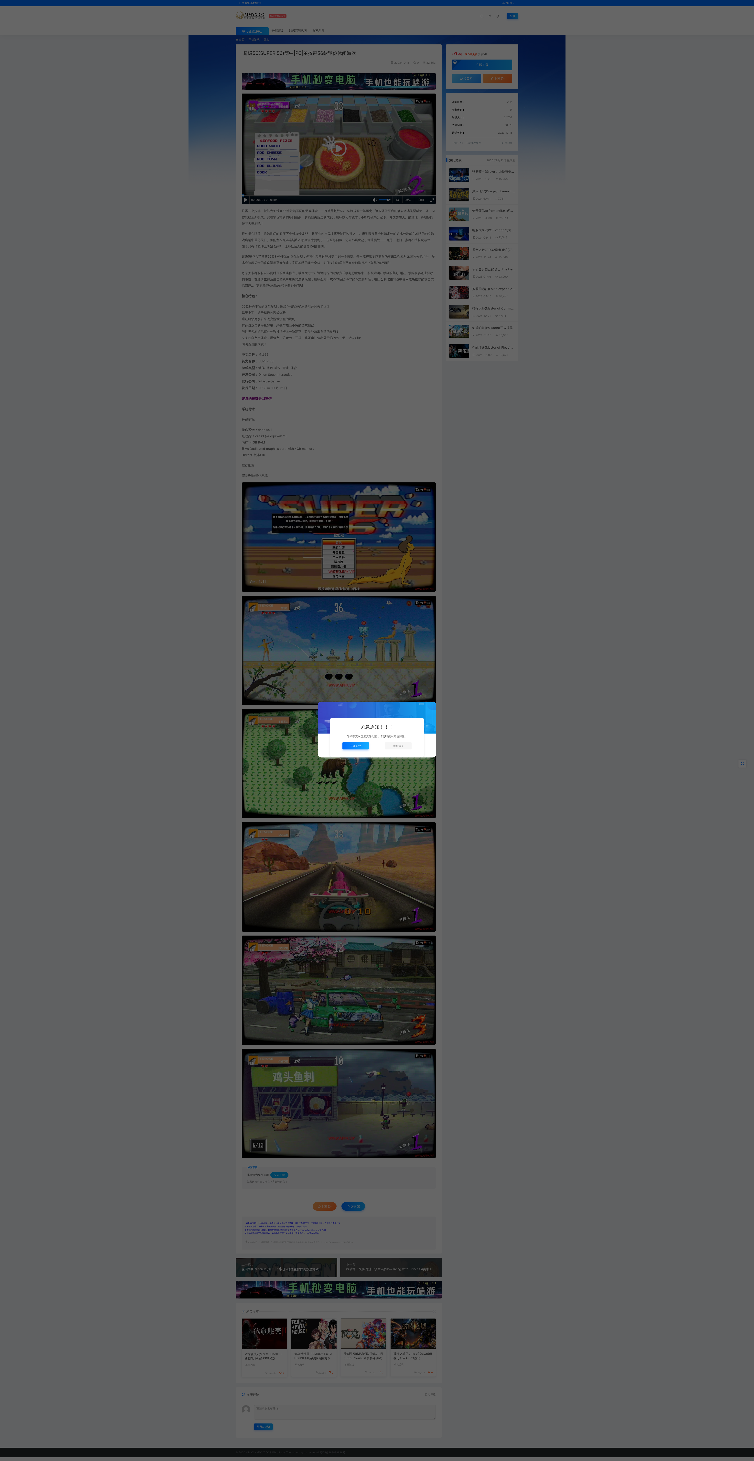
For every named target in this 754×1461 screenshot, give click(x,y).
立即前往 (355, 745)
